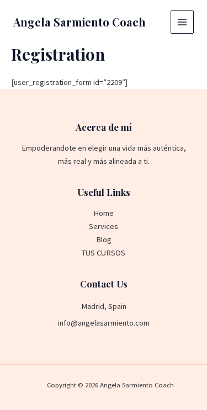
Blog (104, 239)
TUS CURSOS (103, 253)
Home (103, 213)
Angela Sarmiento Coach (79, 21)
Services (103, 226)
